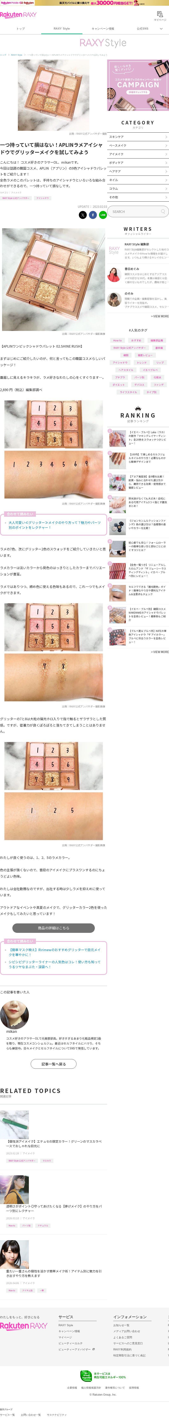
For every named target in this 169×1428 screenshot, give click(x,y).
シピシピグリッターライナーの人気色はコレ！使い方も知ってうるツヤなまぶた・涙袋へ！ (55, 964)
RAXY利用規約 (122, 1349)
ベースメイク (117, 145)
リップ (160, 362)
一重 (42, 1290)
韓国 (125, 355)
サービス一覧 (7, 1414)
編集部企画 (157, 340)
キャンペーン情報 (103, 28)
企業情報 (72, 1387)
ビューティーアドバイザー (75, 1349)
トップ (20, 28)
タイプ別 (151, 392)
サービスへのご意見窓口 (128, 1343)
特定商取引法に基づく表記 (129, 1355)
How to (12, 1225)
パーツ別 (26, 1225)
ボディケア (116, 163)
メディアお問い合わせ (126, 1331)
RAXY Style (62, 28)
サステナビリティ (57, 1414)
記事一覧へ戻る (53, 1063)
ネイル (113, 180)
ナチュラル (43, 1225)
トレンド (142, 362)
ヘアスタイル (126, 370)
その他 (113, 197)
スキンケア (116, 137)
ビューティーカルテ (71, 1343)
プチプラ (120, 377)
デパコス (139, 384)
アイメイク (16, 192)
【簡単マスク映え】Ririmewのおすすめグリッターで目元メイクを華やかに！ (55, 952)
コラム (113, 188)
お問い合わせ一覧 (31, 1414)
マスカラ (47, 1160)
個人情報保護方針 (91, 1387)
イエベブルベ (150, 370)
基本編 (159, 347)
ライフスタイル (128, 392)
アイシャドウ (42, 198)
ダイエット (119, 384)
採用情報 (134, 1387)
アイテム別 (27, 1290)
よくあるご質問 (122, 1337)
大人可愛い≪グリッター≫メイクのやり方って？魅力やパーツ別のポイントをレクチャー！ (55, 525)
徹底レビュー (145, 355)
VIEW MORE (160, 316)
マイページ (65, 1337)
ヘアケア (115, 171)
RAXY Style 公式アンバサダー (15, 198)
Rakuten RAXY (18, 15)
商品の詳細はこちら (53, 927)
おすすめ (136, 340)
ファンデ (159, 384)
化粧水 (157, 377)
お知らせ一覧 (121, 1325)
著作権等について (115, 1387)
